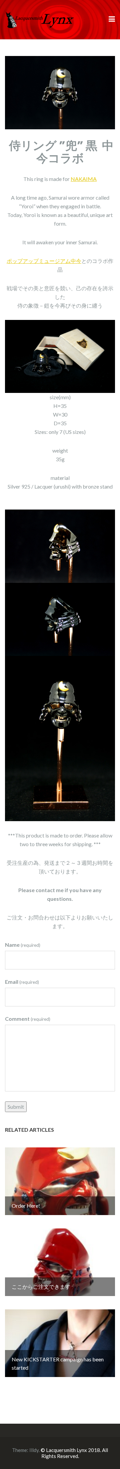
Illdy (34, 1450)
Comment (27, 1018)
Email (22, 981)
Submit (16, 1106)
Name (22, 944)
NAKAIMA (84, 179)
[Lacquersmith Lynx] (40, 19)
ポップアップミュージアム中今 (44, 261)
